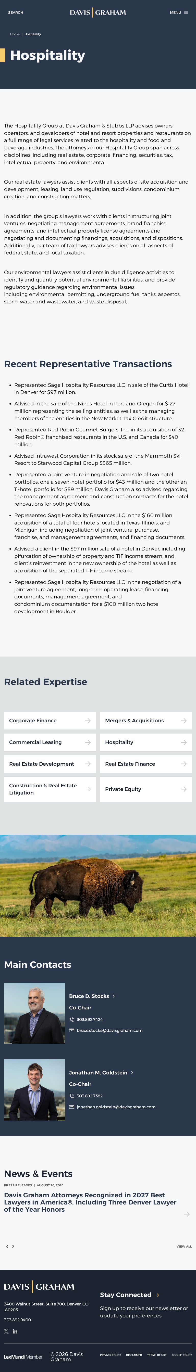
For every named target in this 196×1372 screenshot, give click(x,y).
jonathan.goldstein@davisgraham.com (116, 1107)
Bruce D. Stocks (89, 996)
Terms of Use (157, 1355)
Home (15, 34)
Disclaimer (134, 1355)
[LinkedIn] (15, 1332)
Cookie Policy (182, 1355)
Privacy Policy (110, 1355)
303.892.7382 (90, 1096)
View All (184, 1246)
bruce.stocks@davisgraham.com (110, 1030)
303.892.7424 (90, 1019)
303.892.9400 (17, 1319)
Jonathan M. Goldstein (98, 1072)
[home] (98, 12)
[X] (6, 1332)
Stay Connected (126, 1295)
